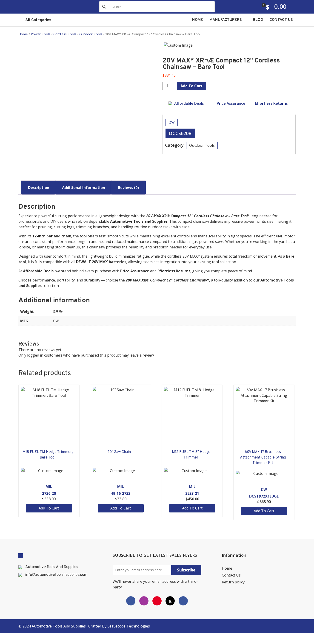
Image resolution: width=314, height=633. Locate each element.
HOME (197, 20)
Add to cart (191, 85)
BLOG (258, 20)
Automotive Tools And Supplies (51, 567)
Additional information (83, 187)
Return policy (233, 582)
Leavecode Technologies (128, 626)
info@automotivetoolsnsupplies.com (56, 575)
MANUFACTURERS (226, 20)
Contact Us (231, 575)
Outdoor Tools (90, 34)
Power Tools (40, 34)
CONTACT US (281, 20)
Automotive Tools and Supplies (59, 626)
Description (38, 187)
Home (23, 34)
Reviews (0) (128, 187)
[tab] (38, 187)
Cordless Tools (64, 34)
